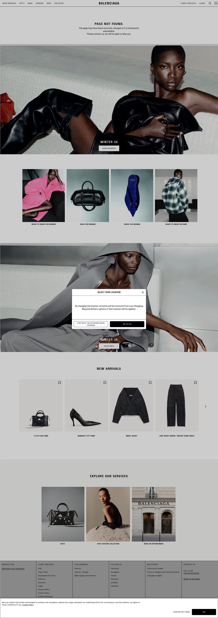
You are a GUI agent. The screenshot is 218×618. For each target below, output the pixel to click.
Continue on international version (91, 324)
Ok (204, 612)
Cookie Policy (27, 605)
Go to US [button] (127, 324)
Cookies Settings (181, 612)
